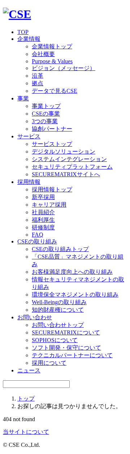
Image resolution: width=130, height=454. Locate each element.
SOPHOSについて (55, 340)
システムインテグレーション (69, 159)
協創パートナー (52, 129)
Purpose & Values (52, 61)
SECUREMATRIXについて (66, 332)
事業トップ (46, 106)
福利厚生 (43, 220)
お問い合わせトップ (58, 325)
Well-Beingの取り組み (59, 302)
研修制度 (43, 227)
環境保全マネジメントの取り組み (75, 294)
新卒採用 (43, 197)
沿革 (37, 76)
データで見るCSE (54, 91)
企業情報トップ (52, 46)
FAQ (37, 235)
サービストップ (52, 144)
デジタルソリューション (63, 151)
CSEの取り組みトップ (60, 249)
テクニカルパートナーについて (72, 355)
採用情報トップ (52, 189)
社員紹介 (43, 212)
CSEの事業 (46, 114)
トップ (26, 398)
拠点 (37, 83)
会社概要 (43, 54)
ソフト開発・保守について (66, 348)
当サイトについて (26, 432)
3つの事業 (45, 121)
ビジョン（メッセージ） (63, 68)
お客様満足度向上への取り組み (72, 272)
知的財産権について (58, 310)
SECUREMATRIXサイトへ (66, 174)
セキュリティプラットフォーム (72, 167)
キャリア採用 (49, 205)
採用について (49, 363)
